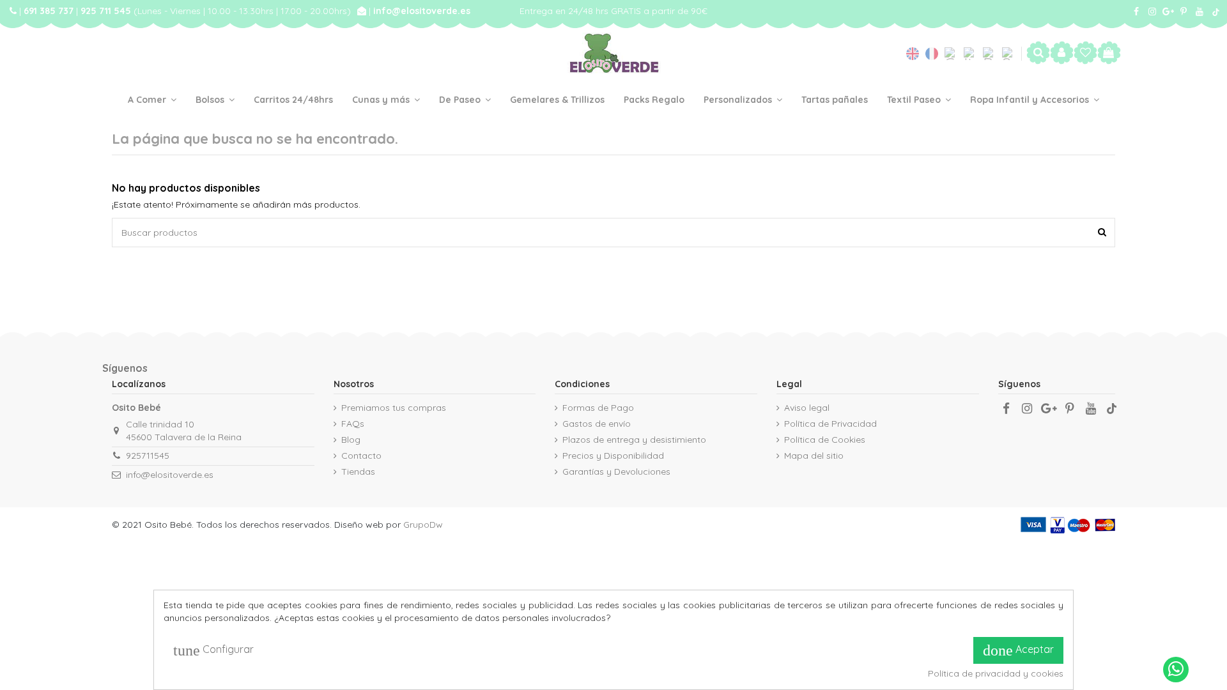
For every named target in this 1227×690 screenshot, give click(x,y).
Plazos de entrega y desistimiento (634, 439)
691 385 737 (50, 11)
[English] (915, 54)
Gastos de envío (596, 423)
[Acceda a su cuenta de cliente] (1061, 53)
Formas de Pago (598, 407)
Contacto (361, 455)
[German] (954, 54)
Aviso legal (807, 407)
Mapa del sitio (814, 455)
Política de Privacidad (830, 423)
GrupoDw (423, 524)
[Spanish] (1008, 54)
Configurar (213, 650)
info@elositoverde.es (421, 11)
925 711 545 (107, 11)
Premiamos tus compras (393, 407)
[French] (935, 54)
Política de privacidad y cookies (995, 673)
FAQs (352, 423)
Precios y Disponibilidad (613, 455)
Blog (350, 439)
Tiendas (358, 471)
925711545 (147, 455)
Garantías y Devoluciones (616, 471)
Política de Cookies (824, 439)
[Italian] (973, 54)
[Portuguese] (992, 54)
